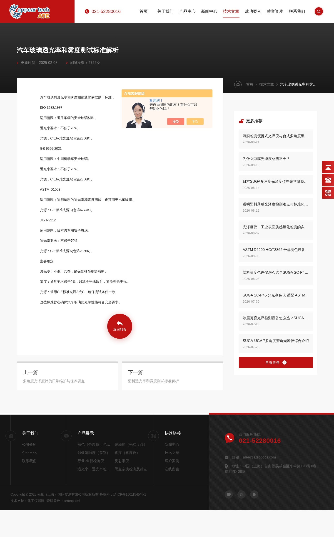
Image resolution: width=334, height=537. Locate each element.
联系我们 (297, 11)
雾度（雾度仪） (127, 453)
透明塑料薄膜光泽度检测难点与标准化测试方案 (276, 204)
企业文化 (29, 453)
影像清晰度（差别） (93, 453)
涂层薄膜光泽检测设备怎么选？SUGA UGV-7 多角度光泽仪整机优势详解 (276, 318)
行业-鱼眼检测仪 (90, 461)
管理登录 (53, 501)
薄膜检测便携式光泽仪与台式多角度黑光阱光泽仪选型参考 (276, 136)
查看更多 (272, 362)
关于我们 (165, 11)
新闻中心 (209, 11)
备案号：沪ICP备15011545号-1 (123, 494)
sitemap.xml (71, 501)
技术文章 (231, 11)
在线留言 (172, 469)
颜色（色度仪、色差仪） (94, 444)
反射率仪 (122, 461)
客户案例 (172, 461)
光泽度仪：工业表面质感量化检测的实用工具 (276, 227)
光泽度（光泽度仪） (131, 444)
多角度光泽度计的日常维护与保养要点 (54, 381)
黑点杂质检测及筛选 (131, 469)
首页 (144, 11)
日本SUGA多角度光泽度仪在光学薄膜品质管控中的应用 (276, 181)
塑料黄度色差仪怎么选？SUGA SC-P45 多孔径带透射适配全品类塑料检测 (276, 272)
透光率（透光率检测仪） (94, 469)
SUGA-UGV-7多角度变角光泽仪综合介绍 (276, 341)
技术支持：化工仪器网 (27, 501)
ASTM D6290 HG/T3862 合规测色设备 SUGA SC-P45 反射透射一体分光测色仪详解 (276, 250)
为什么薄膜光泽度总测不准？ (266, 159)
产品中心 (187, 11)
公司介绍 (29, 444)
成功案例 (253, 11)
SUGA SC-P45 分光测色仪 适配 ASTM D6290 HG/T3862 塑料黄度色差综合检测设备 (276, 295)
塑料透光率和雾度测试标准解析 (153, 381)
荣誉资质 (275, 11)
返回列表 (119, 329)
